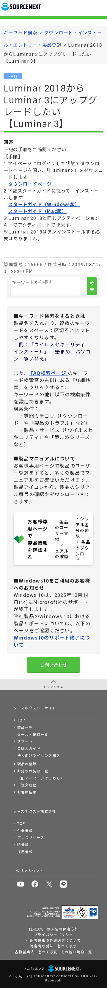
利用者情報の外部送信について (53, 940)
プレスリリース (31, 837)
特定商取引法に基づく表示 (53, 945)
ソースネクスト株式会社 (34, 811)
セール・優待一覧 (33, 734)
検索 (92, 286)
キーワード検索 (20, 32)
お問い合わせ (53, 664)
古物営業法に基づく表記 (36, 951)
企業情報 (25, 830)
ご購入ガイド (29, 748)
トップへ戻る (53, 687)
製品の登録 (27, 763)
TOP (21, 720)
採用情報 (25, 851)
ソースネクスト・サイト (34, 708)
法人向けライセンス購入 (39, 755)
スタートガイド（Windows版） (44, 204)
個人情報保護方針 (62, 929)
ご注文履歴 (27, 784)
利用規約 (36, 929)
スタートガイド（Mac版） (37, 211)
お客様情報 (27, 792)
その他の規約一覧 (76, 951)
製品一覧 (25, 727)
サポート (25, 741)
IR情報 (23, 844)
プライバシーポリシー (53, 934)
